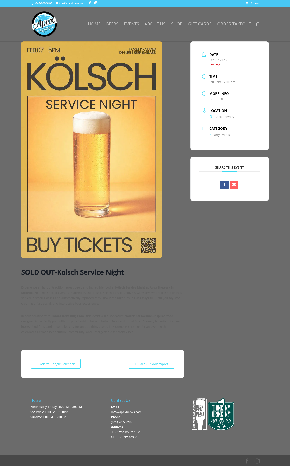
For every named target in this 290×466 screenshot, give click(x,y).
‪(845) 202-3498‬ (121, 422)
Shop (177, 24)
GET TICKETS (218, 99)
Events (131, 24)
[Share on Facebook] (224, 185)
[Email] (234, 185)
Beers (112, 24)
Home (94, 24)
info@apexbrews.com (126, 412)
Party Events (221, 135)
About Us (155, 24)
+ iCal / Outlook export (151, 364)
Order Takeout (234, 24)
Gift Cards (200, 24)
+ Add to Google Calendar (56, 364)
